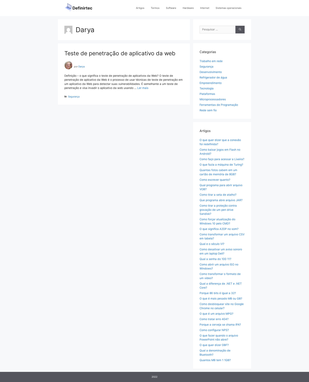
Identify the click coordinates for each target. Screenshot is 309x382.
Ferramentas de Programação (219, 104)
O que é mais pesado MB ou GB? (221, 298)
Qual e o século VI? (212, 244)
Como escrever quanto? (215, 179)
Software (171, 7)
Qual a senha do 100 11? (215, 259)
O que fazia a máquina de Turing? (221, 164)
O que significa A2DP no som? (219, 229)
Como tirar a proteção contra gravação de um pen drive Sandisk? (218, 209)
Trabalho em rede (211, 61)
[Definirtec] (68, 7)
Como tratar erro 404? (214, 319)
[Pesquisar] (240, 29)
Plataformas (207, 94)
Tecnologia (207, 88)
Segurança (74, 96)
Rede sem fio (208, 110)
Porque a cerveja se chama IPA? (220, 324)
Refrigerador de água (213, 77)
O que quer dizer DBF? (214, 345)
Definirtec (82, 8)
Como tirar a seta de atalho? (218, 194)
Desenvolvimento (211, 72)
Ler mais (142, 88)
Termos (155, 7)
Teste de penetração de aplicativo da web (119, 53)
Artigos (140, 7)
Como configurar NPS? (214, 330)
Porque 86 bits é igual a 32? (218, 293)
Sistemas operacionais (228, 7)
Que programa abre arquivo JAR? (221, 200)
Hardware (188, 7)
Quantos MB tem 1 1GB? (215, 360)
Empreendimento (211, 83)
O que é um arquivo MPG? (216, 313)
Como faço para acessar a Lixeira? (222, 159)
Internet (204, 7)
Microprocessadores (213, 99)
